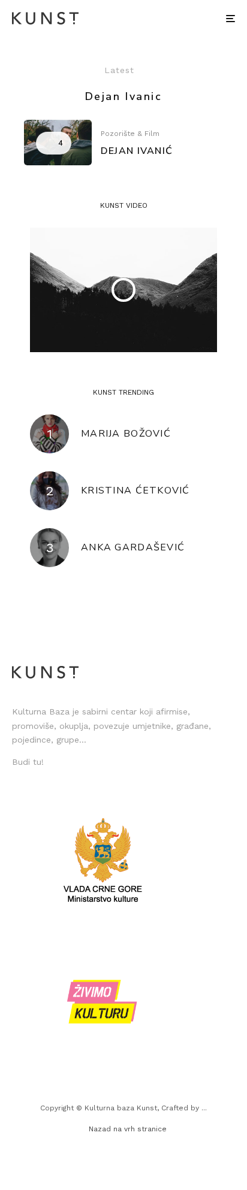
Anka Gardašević (133, 547)
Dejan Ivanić (137, 151)
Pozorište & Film (130, 133)
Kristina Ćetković (135, 490)
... (204, 1108)
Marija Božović (126, 434)
